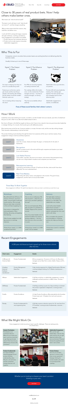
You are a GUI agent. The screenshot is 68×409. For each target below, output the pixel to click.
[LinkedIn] (33, 399)
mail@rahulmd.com (34, 395)
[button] (31, 5)
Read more (34, 263)
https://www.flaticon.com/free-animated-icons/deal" (9, 391)
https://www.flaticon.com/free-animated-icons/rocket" (9, 390)
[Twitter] (35, 399)
